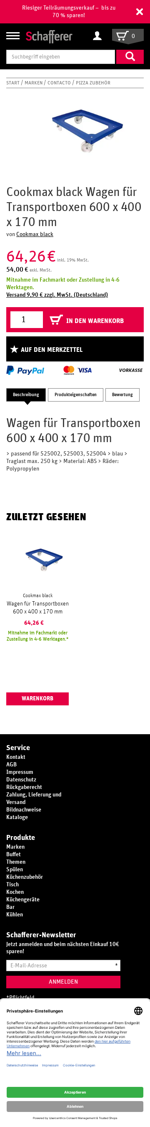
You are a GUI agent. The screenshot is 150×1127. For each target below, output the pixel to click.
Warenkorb (37, 699)
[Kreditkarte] (77, 370)
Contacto (60, 82)
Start (13, 82)
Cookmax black (34, 234)
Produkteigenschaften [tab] (76, 394)
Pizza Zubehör (93, 82)
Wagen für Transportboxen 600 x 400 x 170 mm (38, 607)
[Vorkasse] (131, 370)
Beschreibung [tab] (26, 394)
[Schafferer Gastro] (49, 36)
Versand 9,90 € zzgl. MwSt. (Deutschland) (57, 295)
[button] (139, 11)
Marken (34, 82)
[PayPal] (25, 370)
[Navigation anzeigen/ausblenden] (13, 35)
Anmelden (63, 982)
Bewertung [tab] (122, 394)
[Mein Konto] (99, 36)
